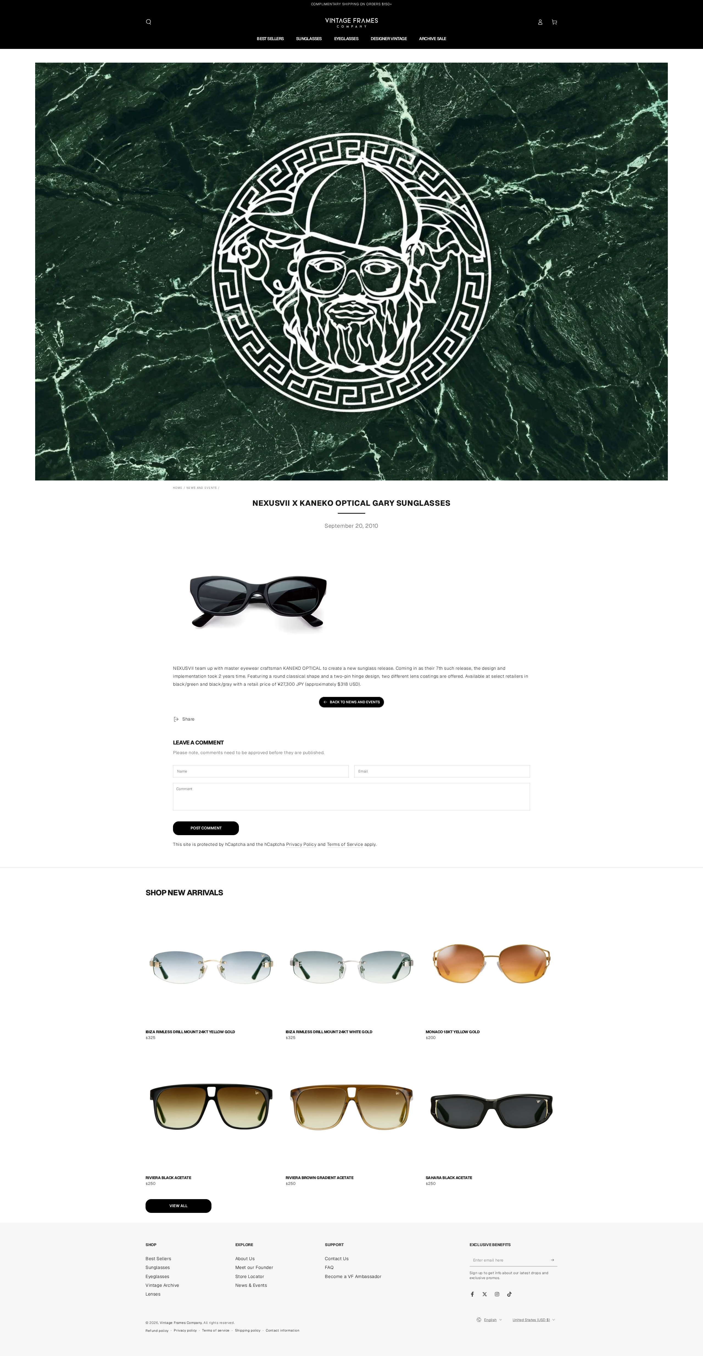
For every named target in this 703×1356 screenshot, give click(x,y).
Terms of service (216, 1330)
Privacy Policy (301, 844)
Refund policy (157, 1331)
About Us (245, 1258)
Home (177, 488)
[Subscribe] (554, 1260)
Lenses (153, 1294)
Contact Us (336, 1258)
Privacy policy (185, 1330)
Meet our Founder (254, 1267)
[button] (148, 22)
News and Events (201, 488)
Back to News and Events (355, 702)
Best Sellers (158, 1258)
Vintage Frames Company (181, 1323)
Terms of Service (345, 844)
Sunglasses (158, 1267)
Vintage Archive (162, 1285)
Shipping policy (248, 1330)
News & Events (251, 1285)
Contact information (282, 1330)
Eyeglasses (157, 1276)
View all (178, 1205)
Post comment (206, 828)
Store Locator (249, 1276)
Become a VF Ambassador (353, 1276)
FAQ (329, 1267)
